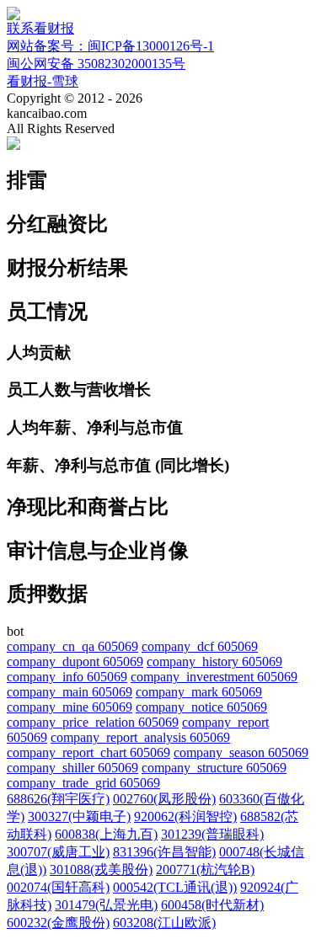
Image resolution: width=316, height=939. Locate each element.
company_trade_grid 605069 (83, 783)
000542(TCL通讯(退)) (175, 887)
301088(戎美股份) (101, 869)
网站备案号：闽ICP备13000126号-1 (110, 46)
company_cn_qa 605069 (72, 646)
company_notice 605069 (201, 707)
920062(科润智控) (185, 816)
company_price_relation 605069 (93, 722)
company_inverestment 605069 (214, 677)
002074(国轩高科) (58, 887)
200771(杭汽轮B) (205, 869)
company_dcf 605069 (200, 646)
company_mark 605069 (199, 692)
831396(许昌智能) (164, 852)
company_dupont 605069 (75, 661)
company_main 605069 (69, 692)
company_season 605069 (241, 752)
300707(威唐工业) (58, 852)
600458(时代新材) (212, 905)
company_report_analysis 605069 (140, 737)
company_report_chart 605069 (88, 752)
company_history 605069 (214, 661)
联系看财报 (40, 28)
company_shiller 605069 (72, 767)
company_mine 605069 (69, 707)
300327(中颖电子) (79, 816)
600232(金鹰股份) (58, 922)
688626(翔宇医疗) (58, 799)
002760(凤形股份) (164, 799)
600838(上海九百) (106, 834)
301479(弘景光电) (106, 905)
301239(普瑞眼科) (212, 834)
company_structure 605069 (214, 767)
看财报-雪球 (42, 81)
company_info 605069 (67, 677)
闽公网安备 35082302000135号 (96, 63)
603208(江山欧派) (164, 922)
